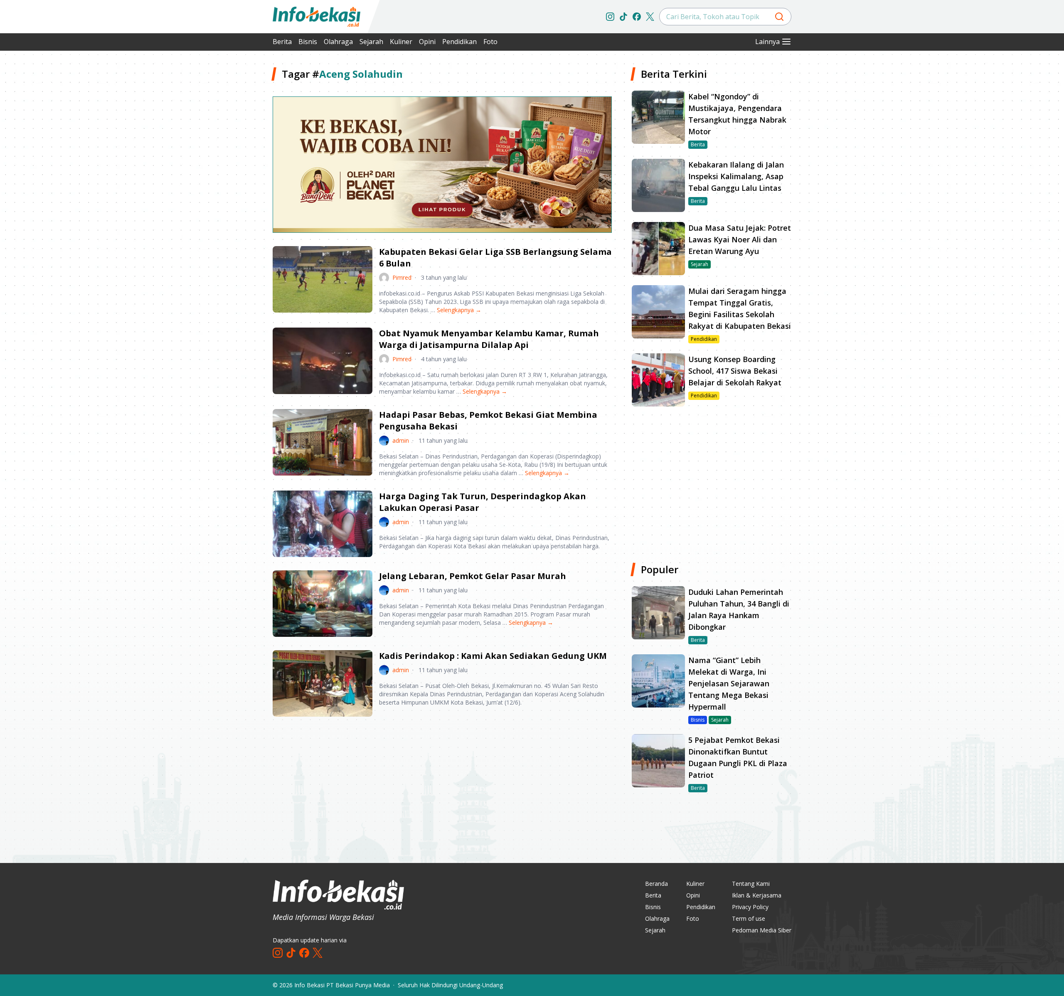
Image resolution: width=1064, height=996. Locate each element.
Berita (282, 41)
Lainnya (767, 41)
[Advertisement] (228, 191)
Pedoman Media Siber (761, 930)
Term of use (748, 918)
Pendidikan (459, 41)
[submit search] (779, 17)
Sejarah (371, 41)
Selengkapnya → (459, 310)
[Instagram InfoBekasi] (610, 16)
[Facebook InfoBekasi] (637, 16)
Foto (490, 41)
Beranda (656, 884)
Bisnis (307, 41)
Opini (427, 41)
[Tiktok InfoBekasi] (623, 16)
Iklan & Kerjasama (756, 895)
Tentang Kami (751, 884)
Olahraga (338, 41)
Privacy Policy (750, 907)
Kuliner (401, 41)
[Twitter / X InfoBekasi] (650, 16)
